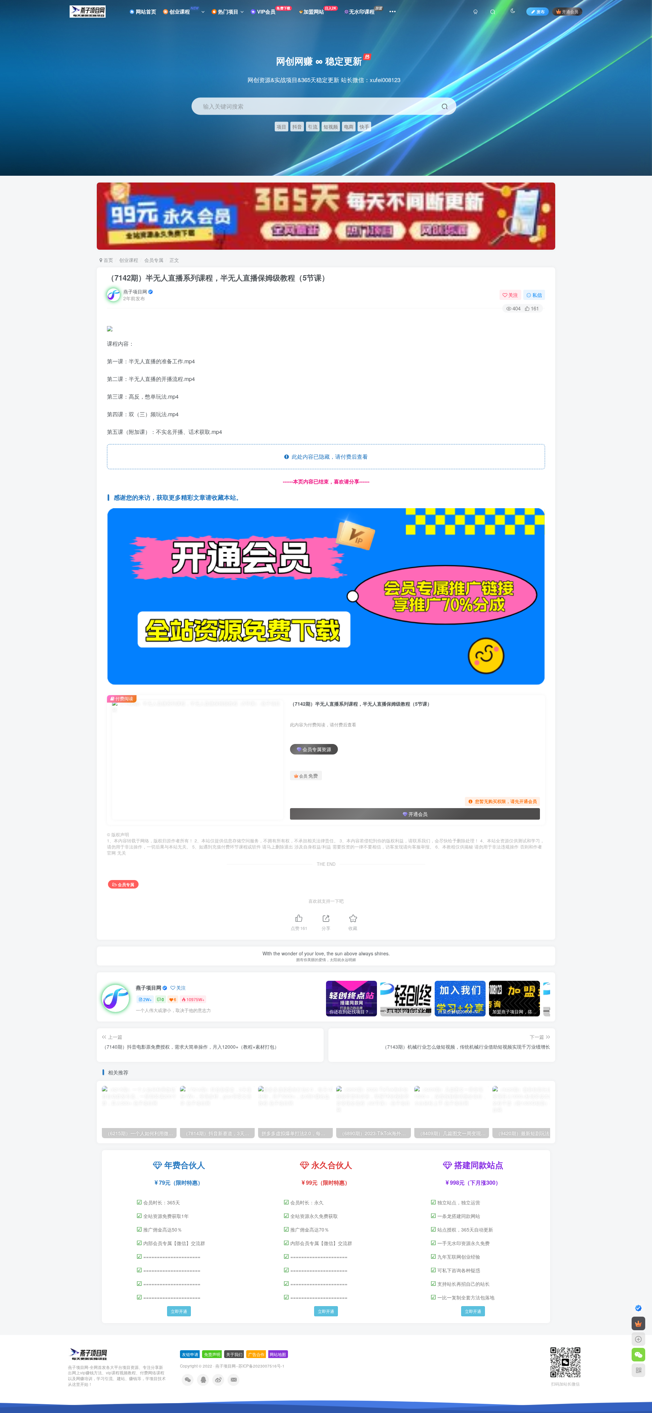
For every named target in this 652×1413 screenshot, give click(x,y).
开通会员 (570, 11)
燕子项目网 (135, 291)
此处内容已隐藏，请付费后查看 (328, 456)
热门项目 (227, 11)
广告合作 (256, 1354)
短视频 (331, 126)
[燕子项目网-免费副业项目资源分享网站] (88, 1353)
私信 (537, 294)
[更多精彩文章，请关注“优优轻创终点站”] (326, 598)
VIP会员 (273, 10)
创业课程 (183, 10)
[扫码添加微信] (638, 1354)
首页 (107, 259)
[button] (640, 172)
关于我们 (234, 1354)
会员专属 (153, 259)
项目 (281, 126)
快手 (364, 126)
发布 (541, 11)
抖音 (297, 126)
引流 (313, 126)
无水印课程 (365, 10)
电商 (349, 126)
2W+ (147, 999)
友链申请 (190, 1354)
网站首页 (145, 11)
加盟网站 (320, 10)
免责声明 (212, 1354)
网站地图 (278, 1354)
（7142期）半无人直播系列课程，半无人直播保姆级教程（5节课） (218, 277)
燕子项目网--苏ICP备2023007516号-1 (250, 1366)
